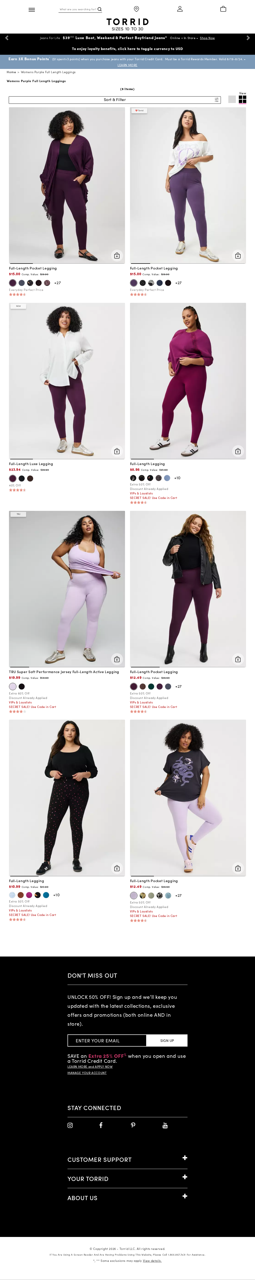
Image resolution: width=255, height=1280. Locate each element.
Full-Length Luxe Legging (31, 463)
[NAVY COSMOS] (133, 283)
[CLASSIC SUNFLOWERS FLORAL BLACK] (142, 895)
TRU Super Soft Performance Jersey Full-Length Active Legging (64, 671)
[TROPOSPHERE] (167, 478)
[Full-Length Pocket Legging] (67, 185)
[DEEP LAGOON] (46, 895)
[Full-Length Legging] (188, 380)
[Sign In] (180, 9)
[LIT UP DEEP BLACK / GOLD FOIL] (141, 478)
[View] (242, 100)
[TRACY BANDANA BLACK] (159, 895)
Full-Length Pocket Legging (33, 268)
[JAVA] (30, 478)
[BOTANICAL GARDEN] (151, 686)
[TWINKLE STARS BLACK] (142, 283)
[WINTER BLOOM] (12, 283)
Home (11, 71)
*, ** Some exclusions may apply (127, 1261)
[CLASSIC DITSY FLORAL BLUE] (12, 895)
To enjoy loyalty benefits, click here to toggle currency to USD (127, 48)
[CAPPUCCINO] (20, 895)
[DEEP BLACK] (168, 283)
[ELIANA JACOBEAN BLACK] (151, 283)
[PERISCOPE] (21, 283)
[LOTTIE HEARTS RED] (38, 283)
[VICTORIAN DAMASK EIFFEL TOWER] (158, 478)
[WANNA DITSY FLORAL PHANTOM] (30, 283)
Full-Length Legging (147, 463)
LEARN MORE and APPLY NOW (90, 1066)
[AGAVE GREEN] (151, 895)
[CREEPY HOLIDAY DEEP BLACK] (133, 478)
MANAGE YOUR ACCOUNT (87, 1073)
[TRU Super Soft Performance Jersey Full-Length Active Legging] (67, 588)
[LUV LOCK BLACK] (47, 283)
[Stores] (136, 9)
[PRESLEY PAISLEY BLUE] (168, 895)
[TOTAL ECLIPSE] (159, 283)
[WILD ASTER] (29, 895)
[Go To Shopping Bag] (223, 9)
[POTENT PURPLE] (133, 686)
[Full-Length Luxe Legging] (67, 380)
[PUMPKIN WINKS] (37, 895)
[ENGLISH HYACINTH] (12, 686)
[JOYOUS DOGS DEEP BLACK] (150, 478)
